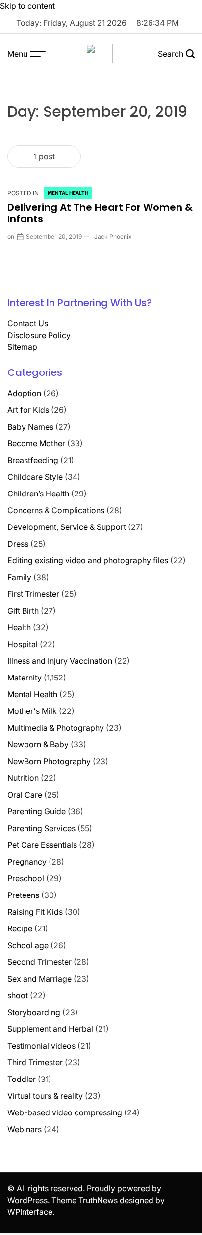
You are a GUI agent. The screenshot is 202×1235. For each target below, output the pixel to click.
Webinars (24, 1129)
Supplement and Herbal (50, 1029)
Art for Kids (28, 410)
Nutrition (23, 778)
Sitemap (22, 347)
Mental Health (68, 193)
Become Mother (36, 443)
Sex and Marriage (39, 979)
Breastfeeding (32, 460)
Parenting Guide (36, 811)
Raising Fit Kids (35, 912)
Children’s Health (38, 493)
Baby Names (30, 427)
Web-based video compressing (64, 1112)
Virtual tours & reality (45, 1096)
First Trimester (33, 594)
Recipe (19, 928)
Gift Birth (23, 611)
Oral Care (24, 795)
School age (28, 945)
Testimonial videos (41, 1045)
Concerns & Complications (55, 510)
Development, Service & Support (66, 527)
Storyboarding (33, 1012)
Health (19, 627)
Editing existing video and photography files (87, 560)
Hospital (22, 644)
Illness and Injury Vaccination (59, 661)
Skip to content (27, 6)
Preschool (25, 878)
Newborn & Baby (38, 744)
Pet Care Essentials (42, 845)
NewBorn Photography (49, 761)
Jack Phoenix (113, 236)
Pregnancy (27, 861)
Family (19, 577)
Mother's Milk (32, 711)
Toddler (21, 1079)
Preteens (23, 895)
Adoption (24, 393)
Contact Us (27, 323)
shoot (17, 995)
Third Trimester (35, 1062)
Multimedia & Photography (55, 728)
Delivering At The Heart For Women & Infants (100, 213)
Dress (17, 544)
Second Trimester (39, 962)
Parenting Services (41, 828)
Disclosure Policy (39, 335)
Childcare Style (35, 477)
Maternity (24, 677)
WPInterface (29, 1212)
